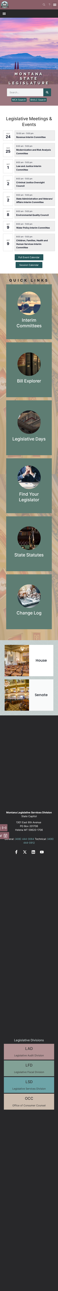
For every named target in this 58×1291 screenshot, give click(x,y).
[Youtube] (42, 852)
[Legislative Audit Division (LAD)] (29, 1052)
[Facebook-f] (16, 852)
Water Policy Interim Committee (33, 227)
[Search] (47, 92)
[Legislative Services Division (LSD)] (29, 1085)
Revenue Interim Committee (31, 137)
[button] (54, 4)
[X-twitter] (25, 852)
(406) (18, 838)
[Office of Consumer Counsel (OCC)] (29, 1101)
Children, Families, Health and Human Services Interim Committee (32, 244)
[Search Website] (44, 4)
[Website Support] (49, 4)
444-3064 (27, 838)
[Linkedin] (33, 852)
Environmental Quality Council (32, 215)
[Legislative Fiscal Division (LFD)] (29, 1068)
